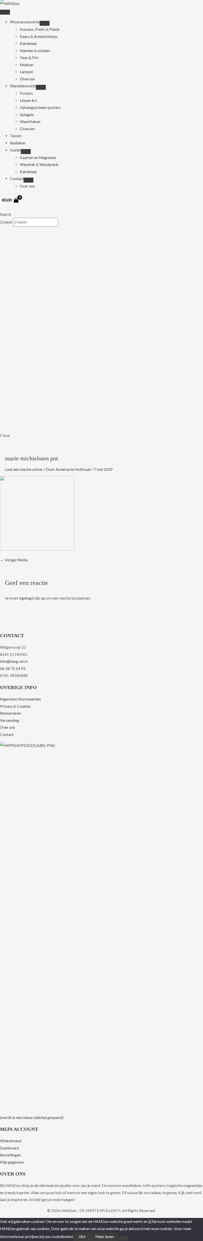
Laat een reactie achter (24, 469)
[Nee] (123, 1238)
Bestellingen (10, 1155)
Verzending (9, 720)
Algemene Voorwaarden (20, 699)
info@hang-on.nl (13, 661)
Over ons (7, 727)
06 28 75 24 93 (12, 668)
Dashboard (9, 1148)
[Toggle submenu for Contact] (28, 180)
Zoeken (6, 222)
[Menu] (5, 12)
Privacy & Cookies (15, 706)
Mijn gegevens (12, 1162)
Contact (7, 734)
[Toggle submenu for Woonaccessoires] (45, 23)
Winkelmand (10, 1141)
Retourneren (10, 713)
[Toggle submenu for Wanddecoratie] (41, 87)
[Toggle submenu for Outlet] (26, 151)
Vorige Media (13, 560)
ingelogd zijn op (32, 598)
